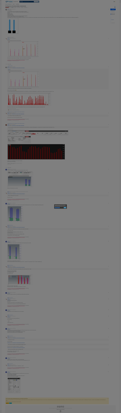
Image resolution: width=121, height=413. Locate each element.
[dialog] (60, 206)
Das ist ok (65, 207)
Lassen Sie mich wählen (57, 207)
